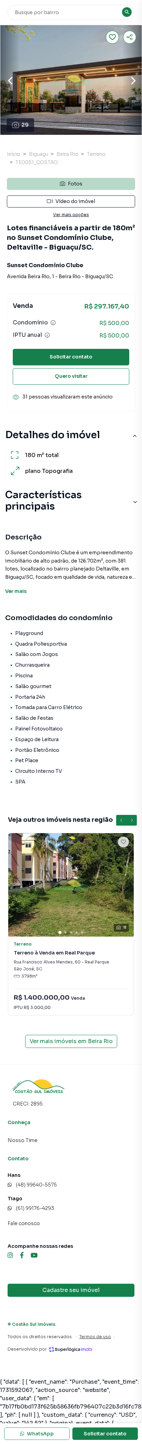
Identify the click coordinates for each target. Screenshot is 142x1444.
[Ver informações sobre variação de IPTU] (47, 335)
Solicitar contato (71, 357)
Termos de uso (95, 1336)
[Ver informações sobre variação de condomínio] (53, 322)
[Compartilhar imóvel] (129, 37)
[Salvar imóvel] (112, 37)
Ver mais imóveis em (71, 1041)
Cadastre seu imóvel (71, 1290)
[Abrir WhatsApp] (124, 1426)
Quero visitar (71, 376)
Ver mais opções (71, 214)
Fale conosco (24, 1223)
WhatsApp (40, 1434)
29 (25, 125)
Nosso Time (23, 1140)
